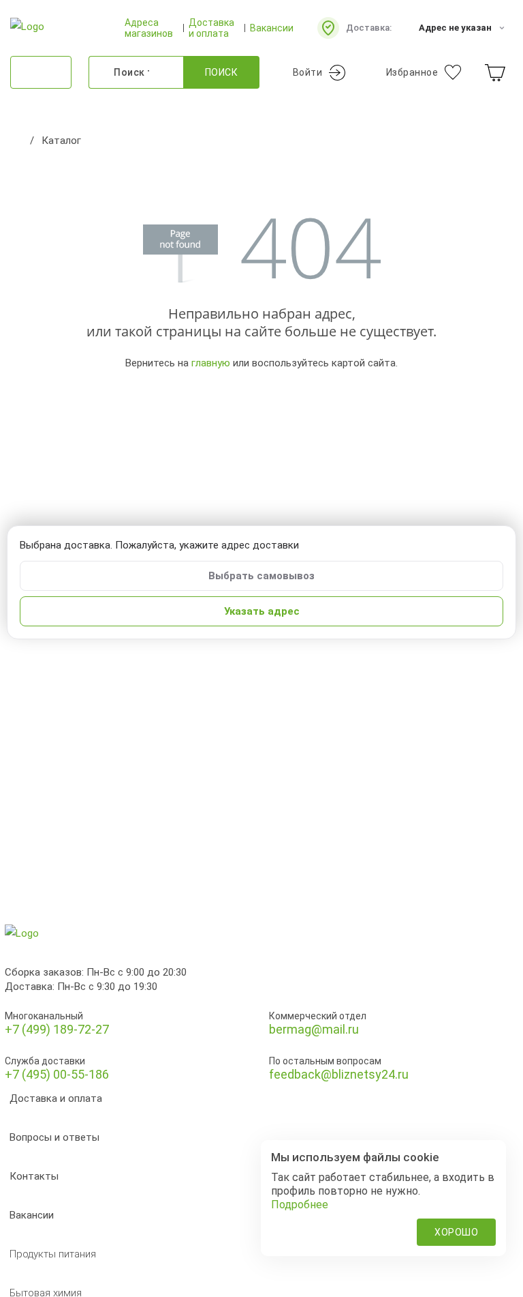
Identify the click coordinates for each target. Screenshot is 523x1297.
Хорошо (456, 1232)
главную (210, 363)
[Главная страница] (17, 140)
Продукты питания (53, 1254)
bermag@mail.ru (314, 1029)
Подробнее (299, 1204)
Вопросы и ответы (54, 1137)
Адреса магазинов (149, 28)
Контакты (34, 1176)
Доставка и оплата (211, 28)
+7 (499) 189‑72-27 (57, 1029)
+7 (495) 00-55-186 (57, 1074)
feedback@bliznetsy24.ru (339, 1074)
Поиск (221, 72)
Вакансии (272, 28)
